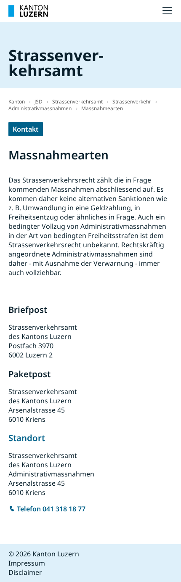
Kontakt (26, 129)
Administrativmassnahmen (40, 108)
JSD (39, 101)
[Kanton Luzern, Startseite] (28, 11)
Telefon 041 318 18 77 (51, 508)
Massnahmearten (102, 108)
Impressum (26, 563)
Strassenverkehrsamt (77, 101)
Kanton (16, 101)
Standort (26, 438)
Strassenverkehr (131, 101)
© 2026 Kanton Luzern (43, 553)
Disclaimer (25, 572)
